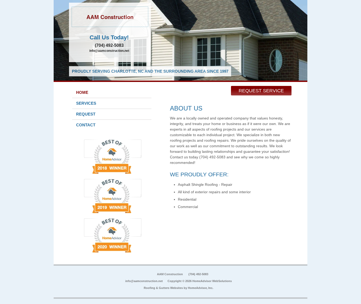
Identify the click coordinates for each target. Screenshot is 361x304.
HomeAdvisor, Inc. (200, 287)
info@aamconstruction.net (109, 51)
